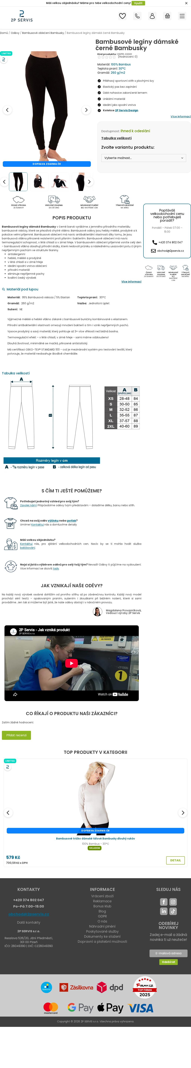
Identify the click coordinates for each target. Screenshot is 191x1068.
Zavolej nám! (28, 505)
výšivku (53, 520)
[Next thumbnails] (89, 181)
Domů (4, 33)
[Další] (182, 812)
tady (56, 568)
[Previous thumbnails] (4, 181)
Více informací (181, 116)
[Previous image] (7, 109)
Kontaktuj (37, 524)
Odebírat (168, 962)
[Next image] (86, 109)
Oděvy (15, 33)
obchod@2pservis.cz (28, 914)
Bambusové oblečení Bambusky (43, 33)
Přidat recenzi (16, 735)
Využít (138, 3)
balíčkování (27, 548)
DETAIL (175, 860)
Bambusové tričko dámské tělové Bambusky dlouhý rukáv (95, 838)
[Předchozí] (8, 812)
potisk (71, 520)
